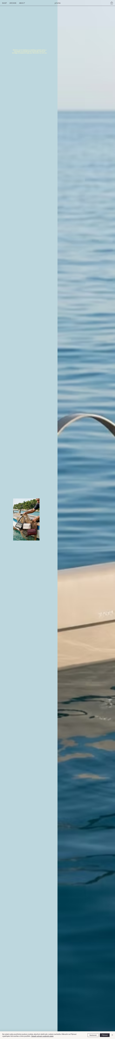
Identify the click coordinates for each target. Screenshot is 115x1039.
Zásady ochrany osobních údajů (42, 1036)
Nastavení (93, 1035)
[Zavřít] (112, 1035)
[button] (112, 3)
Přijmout (105, 1035)
